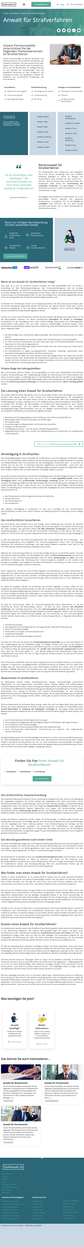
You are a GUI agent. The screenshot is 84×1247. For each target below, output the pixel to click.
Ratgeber (14, 13)
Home (5, 13)
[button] (24, 4)
